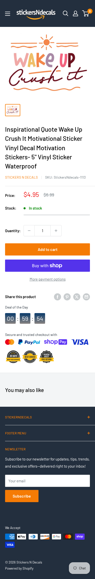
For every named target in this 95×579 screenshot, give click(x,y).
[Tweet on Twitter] (76, 296)
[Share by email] (86, 296)
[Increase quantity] (56, 230)
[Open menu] (7, 14)
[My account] (75, 13)
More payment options (48, 279)
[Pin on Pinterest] (67, 296)
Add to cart (48, 249)
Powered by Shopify (19, 568)
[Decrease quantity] (29, 230)
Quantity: (13, 230)
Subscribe (22, 495)
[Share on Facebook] (57, 296)
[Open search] (65, 13)
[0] (86, 13)
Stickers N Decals (21, 177)
